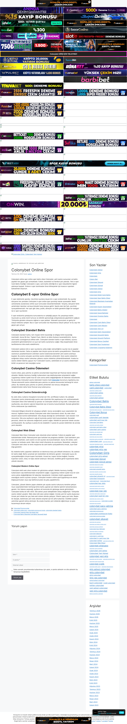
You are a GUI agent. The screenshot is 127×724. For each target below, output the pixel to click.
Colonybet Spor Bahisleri (97, 529)
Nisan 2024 (94, 661)
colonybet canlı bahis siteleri (96, 425)
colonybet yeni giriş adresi (96, 559)
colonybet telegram (96, 533)
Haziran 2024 (95, 655)
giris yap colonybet (98, 578)
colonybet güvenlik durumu (96, 474)
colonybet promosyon (96, 511)
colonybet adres (96, 393)
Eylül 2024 (93, 645)
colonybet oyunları (107, 501)
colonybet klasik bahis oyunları (97, 486)
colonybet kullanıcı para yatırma (97, 488)
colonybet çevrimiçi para (109, 559)
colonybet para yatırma (98, 509)
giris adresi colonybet (100, 569)
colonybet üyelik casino (95, 566)
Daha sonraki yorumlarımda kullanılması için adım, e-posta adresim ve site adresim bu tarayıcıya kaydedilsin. (45, 571)
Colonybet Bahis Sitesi (100, 407)
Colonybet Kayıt (105, 481)
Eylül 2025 (93, 620)
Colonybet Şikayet (96, 282)
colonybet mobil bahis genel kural (97, 493)
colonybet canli (94, 415)
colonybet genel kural (109, 444)
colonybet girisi (96, 446)
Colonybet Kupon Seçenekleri (100, 307)
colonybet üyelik (97, 564)
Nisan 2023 (94, 699)
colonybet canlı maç (96, 434)
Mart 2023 (93, 702)
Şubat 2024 (94, 667)
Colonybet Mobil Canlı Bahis (100, 295)
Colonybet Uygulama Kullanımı (101, 348)
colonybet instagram (97, 478)
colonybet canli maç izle (98, 420)
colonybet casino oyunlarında (96, 439)
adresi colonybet (95, 382)
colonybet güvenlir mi (97, 476)
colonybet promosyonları (97, 516)
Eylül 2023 (93, 683)
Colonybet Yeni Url (96, 329)
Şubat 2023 (94, 705)
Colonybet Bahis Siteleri (98, 310)
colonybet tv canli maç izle (99, 538)
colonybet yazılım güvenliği (96, 548)
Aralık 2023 (94, 674)
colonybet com (96, 441)
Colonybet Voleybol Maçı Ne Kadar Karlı (26, 512)
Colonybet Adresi (96, 270)
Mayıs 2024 (94, 658)
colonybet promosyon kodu (36, 510)
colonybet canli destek (99, 418)
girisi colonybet (95, 575)
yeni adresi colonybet (99, 588)
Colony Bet (94, 279)
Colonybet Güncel (96, 285)
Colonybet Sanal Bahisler (99, 313)
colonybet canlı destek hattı (96, 432)
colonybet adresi (97, 398)
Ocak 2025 (94, 633)
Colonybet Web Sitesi (97, 543)
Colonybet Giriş (95, 273)
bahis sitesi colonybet (99, 385)
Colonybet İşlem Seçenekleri (100, 332)
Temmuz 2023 (95, 689)
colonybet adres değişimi (96, 395)
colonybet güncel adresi (100, 462)
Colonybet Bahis (99, 401)
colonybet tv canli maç (97, 536)
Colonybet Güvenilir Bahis (99, 335)
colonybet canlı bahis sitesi (98, 427)
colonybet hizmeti (110, 476)
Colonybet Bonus (98, 412)
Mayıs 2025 (94, 626)
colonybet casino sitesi (109, 439)
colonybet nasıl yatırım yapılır (96, 498)
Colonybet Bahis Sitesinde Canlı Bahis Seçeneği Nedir (30, 514)
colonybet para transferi (95, 503)
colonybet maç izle (98, 491)
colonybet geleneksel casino (96, 444)
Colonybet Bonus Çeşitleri (99, 341)
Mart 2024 (93, 664)
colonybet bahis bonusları (96, 404)
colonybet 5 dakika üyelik (96, 390)
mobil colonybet (109, 583)
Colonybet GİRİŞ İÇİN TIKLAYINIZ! (63, 54)
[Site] (31, 92)
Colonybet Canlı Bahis (96, 422)
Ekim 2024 (93, 642)
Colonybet (94, 276)
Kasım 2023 (94, 677)
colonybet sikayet (99, 519)
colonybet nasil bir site (99, 496)
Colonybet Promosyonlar (21, 508)
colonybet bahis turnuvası (96, 409)
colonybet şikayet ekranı (107, 566)
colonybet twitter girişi (108, 541)
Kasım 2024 (94, 639)
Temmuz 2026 (95, 611)
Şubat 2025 (94, 630)
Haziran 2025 (95, 623)
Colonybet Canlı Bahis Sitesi (100, 322)
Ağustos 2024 (95, 648)
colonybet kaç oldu (97, 483)
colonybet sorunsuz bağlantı (96, 526)
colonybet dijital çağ (107, 441)
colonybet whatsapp (99, 546)
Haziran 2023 (95, 692)
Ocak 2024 (94, 670)
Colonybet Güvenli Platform (100, 338)
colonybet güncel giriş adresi (96, 464)
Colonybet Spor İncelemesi (99, 344)
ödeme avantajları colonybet (96, 593)
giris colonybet (97, 572)
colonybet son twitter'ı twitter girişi (98, 524)
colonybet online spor (20, 510)
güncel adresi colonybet (97, 580)
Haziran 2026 (95, 614)
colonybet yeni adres (98, 551)
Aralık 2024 (94, 636)
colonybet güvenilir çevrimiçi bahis (98, 471)
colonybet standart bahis (53, 510)
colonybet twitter (96, 541)
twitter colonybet (97, 585)
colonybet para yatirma (101, 506)
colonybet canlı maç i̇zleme (96, 436)
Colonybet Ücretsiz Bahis (99, 316)
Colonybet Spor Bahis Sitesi (100, 298)
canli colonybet (96, 388)
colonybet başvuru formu (108, 409)
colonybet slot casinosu (95, 522)
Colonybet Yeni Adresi (99, 553)
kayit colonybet (96, 583)
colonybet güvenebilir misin (96, 467)
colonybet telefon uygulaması (96, 531)
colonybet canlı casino (98, 429)
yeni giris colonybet (98, 591)
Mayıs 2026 (94, 617)
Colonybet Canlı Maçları (98, 326)
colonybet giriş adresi (99, 456)
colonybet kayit (94, 481)
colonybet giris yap (98, 449)
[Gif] (63, 124)
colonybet (108, 388)
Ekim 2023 (93, 680)
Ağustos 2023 (95, 686)
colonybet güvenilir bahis (97, 469)
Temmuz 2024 (95, 652)
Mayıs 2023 (94, 696)
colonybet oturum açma (95, 501)
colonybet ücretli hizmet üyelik (97, 561)
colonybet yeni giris (99, 556)
